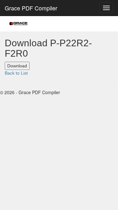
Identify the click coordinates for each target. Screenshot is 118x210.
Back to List (16, 73)
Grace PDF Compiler (31, 8)
